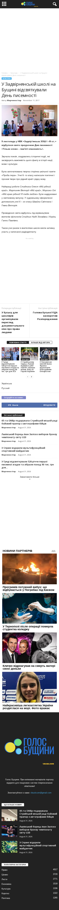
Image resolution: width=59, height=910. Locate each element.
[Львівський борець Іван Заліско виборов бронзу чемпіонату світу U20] (9, 831)
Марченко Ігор (14, 100)
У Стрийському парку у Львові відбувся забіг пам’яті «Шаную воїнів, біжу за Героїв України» (28, 366)
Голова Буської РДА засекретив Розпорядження (45, 316)
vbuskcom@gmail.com (41, 793)
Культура (7, 79)
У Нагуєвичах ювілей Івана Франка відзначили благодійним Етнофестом (46, 366)
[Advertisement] (29, 39)
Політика (6, 898)
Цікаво (5, 874)
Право (4, 870)
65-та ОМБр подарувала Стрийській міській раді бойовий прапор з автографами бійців (29, 422)
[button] (54, 4)
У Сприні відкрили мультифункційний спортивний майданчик (23, 449)
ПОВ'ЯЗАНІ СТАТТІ (17, 342)
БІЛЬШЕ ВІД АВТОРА (40, 342)
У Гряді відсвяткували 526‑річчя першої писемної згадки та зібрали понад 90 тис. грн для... (28, 464)
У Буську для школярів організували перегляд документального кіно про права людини (13, 322)
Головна (5, 73)
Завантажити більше (29, 477)
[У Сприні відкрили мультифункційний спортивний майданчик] (9, 847)
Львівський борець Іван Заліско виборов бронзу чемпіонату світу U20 (38, 829)
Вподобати (49, 405)
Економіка (6, 884)
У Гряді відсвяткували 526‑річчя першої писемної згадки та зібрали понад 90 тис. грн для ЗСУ (10, 366)
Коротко (5, 893)
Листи (4, 879)
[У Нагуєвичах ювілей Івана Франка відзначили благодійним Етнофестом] (48, 353)
